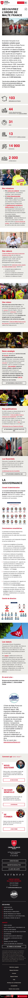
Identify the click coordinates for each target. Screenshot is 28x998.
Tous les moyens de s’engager (13, 943)
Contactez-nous (14, 861)
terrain (15, 569)
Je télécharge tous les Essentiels (11, 471)
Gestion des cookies (14, 989)
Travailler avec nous (10, 941)
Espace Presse (14, 976)
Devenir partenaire (10, 929)
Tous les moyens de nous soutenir (15, 931)
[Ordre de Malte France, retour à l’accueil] (5, 2)
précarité (4, 363)
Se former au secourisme (14, 946)
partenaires (13, 312)
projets (5, 557)
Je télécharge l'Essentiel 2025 (14, 474)
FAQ (14, 979)
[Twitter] (5, 874)
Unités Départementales (13, 196)
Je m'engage (14, 804)
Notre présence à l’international (14, 915)
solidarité (16, 58)
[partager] (25, 9)
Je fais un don (14, 780)
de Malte (5, 591)
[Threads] (23, 874)
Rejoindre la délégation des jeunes (13, 938)
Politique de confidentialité (14, 982)
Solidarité (15, 575)
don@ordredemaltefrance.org (15, 887)
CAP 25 (20, 377)
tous (19, 422)
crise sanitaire (12, 366)
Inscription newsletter (14, 865)
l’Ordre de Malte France (18, 585)
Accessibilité (14, 986)
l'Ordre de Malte (22, 113)
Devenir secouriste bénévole (13, 936)
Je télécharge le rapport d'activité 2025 (14, 430)
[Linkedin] (14, 874)
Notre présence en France (12, 913)
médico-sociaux (21, 137)
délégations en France (15, 101)
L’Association (8, 907)
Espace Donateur (14, 970)
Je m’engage (7, 933)
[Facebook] (11, 874)
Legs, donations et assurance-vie (14, 927)
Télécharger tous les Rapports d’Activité (12, 426)
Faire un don (21, 2)
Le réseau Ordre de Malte (12, 918)
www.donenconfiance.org (12, 742)
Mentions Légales (14, 967)
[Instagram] (8, 874)
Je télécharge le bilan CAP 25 (14, 383)
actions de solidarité (13, 191)
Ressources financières (11, 911)
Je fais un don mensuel (23, 996)
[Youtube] (17, 874)
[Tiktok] (20, 874)
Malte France (17, 68)
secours (6, 310)
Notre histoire (8, 909)
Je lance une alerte (14, 869)
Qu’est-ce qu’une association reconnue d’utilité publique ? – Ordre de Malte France (13, 682)
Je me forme (14, 829)
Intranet (14, 973)
